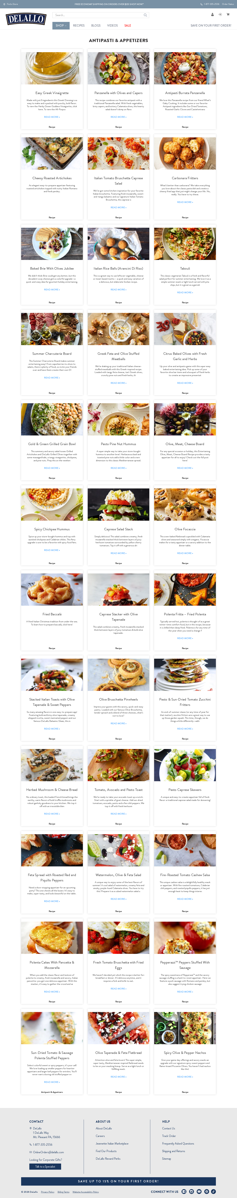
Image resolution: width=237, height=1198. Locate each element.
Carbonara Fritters (185, 178)
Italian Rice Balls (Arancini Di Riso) (118, 268)
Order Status (228, 4)
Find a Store (12, 4)
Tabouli (185, 268)
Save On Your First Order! (211, 26)
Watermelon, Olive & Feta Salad (118, 874)
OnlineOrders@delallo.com (48, 1152)
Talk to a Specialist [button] (45, 1167)
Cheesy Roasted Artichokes (52, 178)
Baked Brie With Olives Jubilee (52, 268)
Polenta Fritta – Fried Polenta (185, 614)
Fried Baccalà (52, 614)
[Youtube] (199, 1191)
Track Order (169, 1136)
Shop (60, 26)
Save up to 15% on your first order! (118, 1181)
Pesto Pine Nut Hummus (118, 443)
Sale (127, 26)
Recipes (78, 26)
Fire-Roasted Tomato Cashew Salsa (185, 874)
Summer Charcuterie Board (52, 353)
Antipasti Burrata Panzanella (185, 92)
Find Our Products (106, 1151)
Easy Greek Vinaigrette (52, 92)
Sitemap (166, 1159)
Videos (112, 26)
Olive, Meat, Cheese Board (185, 443)
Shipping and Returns (173, 1151)
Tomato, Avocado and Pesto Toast (118, 789)
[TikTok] (213, 1191)
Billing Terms (63, 1192)
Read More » (52, 117)
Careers (100, 1136)
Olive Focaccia (185, 529)
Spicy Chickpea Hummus (52, 529)
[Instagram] (191, 1191)
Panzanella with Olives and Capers (118, 92)
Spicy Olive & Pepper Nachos (185, 1052)
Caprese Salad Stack (118, 529)
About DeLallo (104, 1128)
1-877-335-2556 (211, 4)
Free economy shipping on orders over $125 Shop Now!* (109, 4)
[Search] (145, 15)
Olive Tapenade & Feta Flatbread (118, 1052)
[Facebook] (184, 1191)
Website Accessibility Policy (86, 1192)
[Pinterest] (206, 1191)
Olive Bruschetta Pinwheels (118, 699)
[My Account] (212, 14)
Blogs (95, 26)
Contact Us (168, 1128)
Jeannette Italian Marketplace (112, 1143)
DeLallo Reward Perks (108, 1159)
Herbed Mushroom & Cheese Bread (52, 789)
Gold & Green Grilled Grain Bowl (52, 443)
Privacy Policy (47, 1192)
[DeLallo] (26, 19)
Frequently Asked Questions (178, 1143)
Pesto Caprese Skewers (184, 789)
